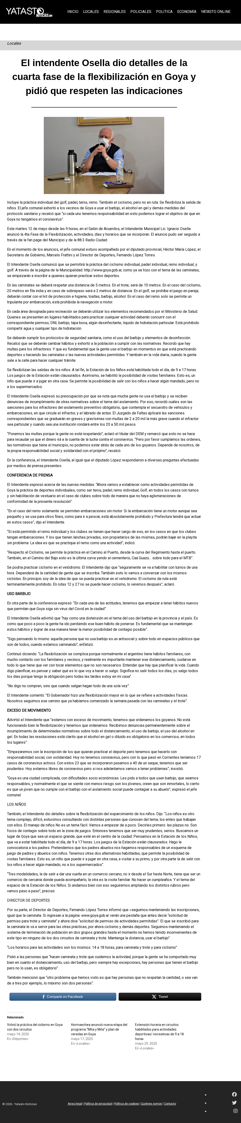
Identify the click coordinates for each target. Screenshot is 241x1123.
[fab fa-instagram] (235, 1111)
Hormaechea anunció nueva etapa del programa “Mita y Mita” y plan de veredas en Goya (99, 1029)
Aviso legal (75, 1103)
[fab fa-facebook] (234, 1095)
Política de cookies (126, 1103)
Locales (14, 43)
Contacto (170, 1103)
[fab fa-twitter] (234, 1103)
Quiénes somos (151, 1103)
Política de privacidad (98, 1103)
